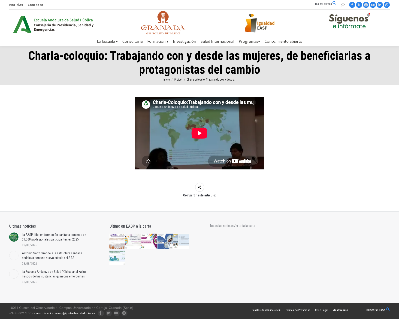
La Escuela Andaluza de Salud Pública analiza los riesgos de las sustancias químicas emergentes (54, 274)
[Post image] (13, 237)
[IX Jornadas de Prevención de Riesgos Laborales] (117, 257)
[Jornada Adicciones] (133, 242)
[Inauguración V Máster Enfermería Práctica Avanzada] (181, 242)
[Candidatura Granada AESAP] (163, 33)
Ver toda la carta (244, 226)
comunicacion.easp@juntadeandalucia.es (64, 313)
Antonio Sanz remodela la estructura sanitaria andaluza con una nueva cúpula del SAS (52, 255)
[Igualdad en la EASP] (267, 23)
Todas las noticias (222, 226)
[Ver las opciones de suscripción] (349, 21)
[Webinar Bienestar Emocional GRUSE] (149, 242)
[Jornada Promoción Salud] (117, 242)
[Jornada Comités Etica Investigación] (165, 242)
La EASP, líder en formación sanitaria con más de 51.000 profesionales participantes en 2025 (54, 237)
